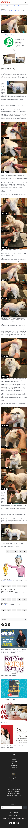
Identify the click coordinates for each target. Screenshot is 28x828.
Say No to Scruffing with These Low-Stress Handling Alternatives (13, 776)
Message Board (14, 790)
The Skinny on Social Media (9, 729)
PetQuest (14, 816)
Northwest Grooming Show (14, 818)
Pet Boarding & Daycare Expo (14, 822)
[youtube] (6, 654)
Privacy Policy (14, 799)
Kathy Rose (5, 69)
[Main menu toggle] (25, 2)
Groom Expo (14, 810)
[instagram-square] (9, 654)
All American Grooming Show (14, 814)
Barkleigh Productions (15, 10)
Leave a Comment (5, 10)
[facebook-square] (2, 654)
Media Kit (14, 788)
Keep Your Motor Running (8, 705)
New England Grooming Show (14, 820)
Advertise (14, 786)
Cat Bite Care (5, 752)
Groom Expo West (14, 812)
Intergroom (14, 827)
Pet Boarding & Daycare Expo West (14, 825)
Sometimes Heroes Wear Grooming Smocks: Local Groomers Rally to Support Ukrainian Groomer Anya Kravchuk (13, 680)
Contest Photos (14, 797)
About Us (14, 792)
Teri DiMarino (5, 604)
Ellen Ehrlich (5, 634)
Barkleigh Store (14, 795)
